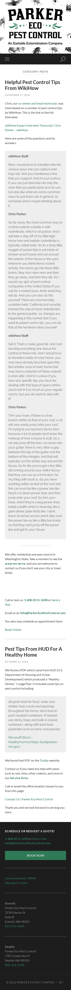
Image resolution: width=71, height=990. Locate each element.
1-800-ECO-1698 (36, 600)
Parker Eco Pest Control (36, 982)
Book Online (13, 629)
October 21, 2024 (16, 661)
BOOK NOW (35, 855)
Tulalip (44, 760)
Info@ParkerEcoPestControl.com (43, 613)
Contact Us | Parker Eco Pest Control (29, 799)
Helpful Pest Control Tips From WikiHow (32, 85)
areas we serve (15, 563)
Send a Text (39, 838)
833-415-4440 (14, 926)
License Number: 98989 (20, 878)
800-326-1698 (14, 965)
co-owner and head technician (37, 103)
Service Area (19, 778)
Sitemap (10, 883)
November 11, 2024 (17, 95)
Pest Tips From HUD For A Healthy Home (33, 652)
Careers (23, 883)
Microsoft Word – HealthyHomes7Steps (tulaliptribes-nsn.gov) (33, 742)
